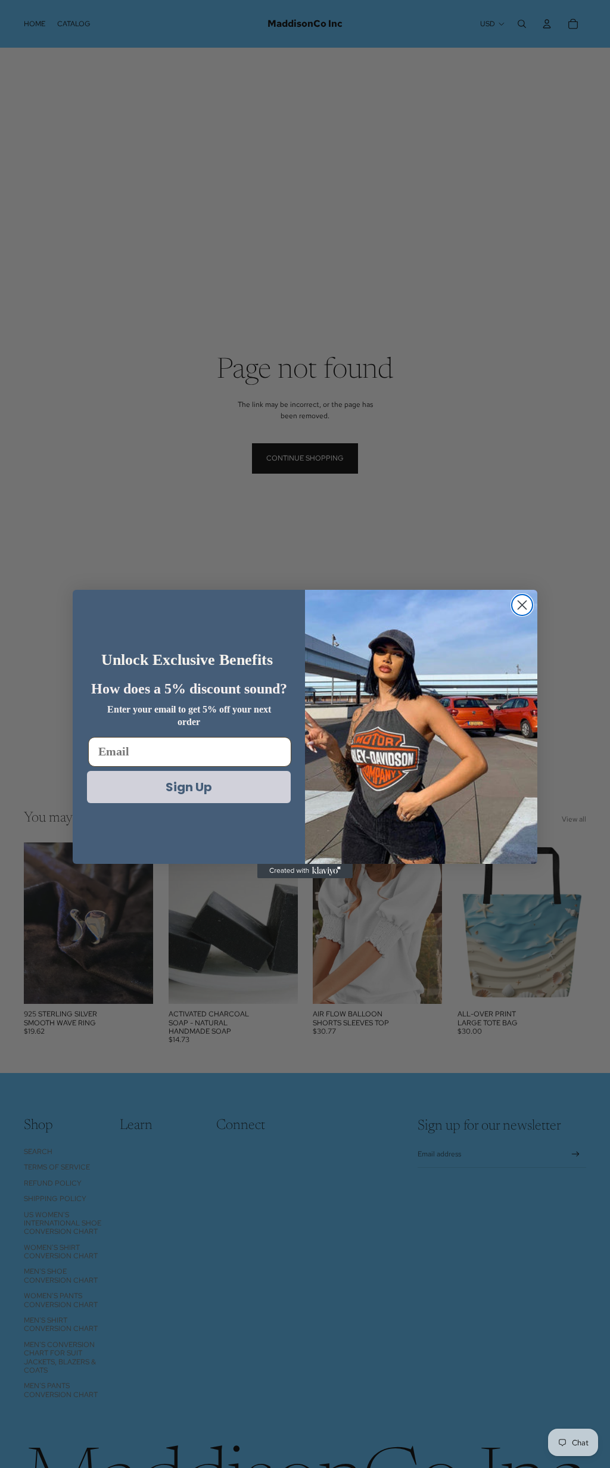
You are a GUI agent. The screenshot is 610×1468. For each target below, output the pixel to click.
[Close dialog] (522, 605)
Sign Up (189, 787)
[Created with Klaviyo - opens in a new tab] (305, 871)
